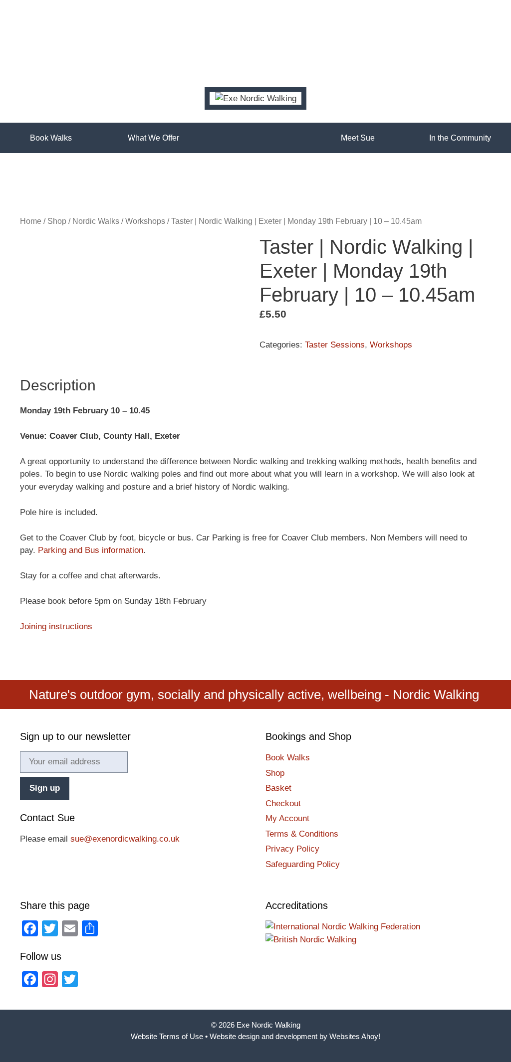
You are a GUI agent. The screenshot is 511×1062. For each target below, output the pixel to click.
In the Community (460, 137)
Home (255, 137)
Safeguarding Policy (302, 864)
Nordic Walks (95, 221)
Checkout (283, 803)
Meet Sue (358, 137)
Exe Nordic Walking (268, 1025)
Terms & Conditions (301, 834)
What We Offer (153, 137)
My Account (287, 818)
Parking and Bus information (90, 550)
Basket (278, 788)
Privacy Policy (292, 849)
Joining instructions (56, 626)
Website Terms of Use (167, 1036)
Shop (56, 221)
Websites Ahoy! (354, 1036)
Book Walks (51, 137)
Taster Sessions (335, 345)
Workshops (145, 221)
